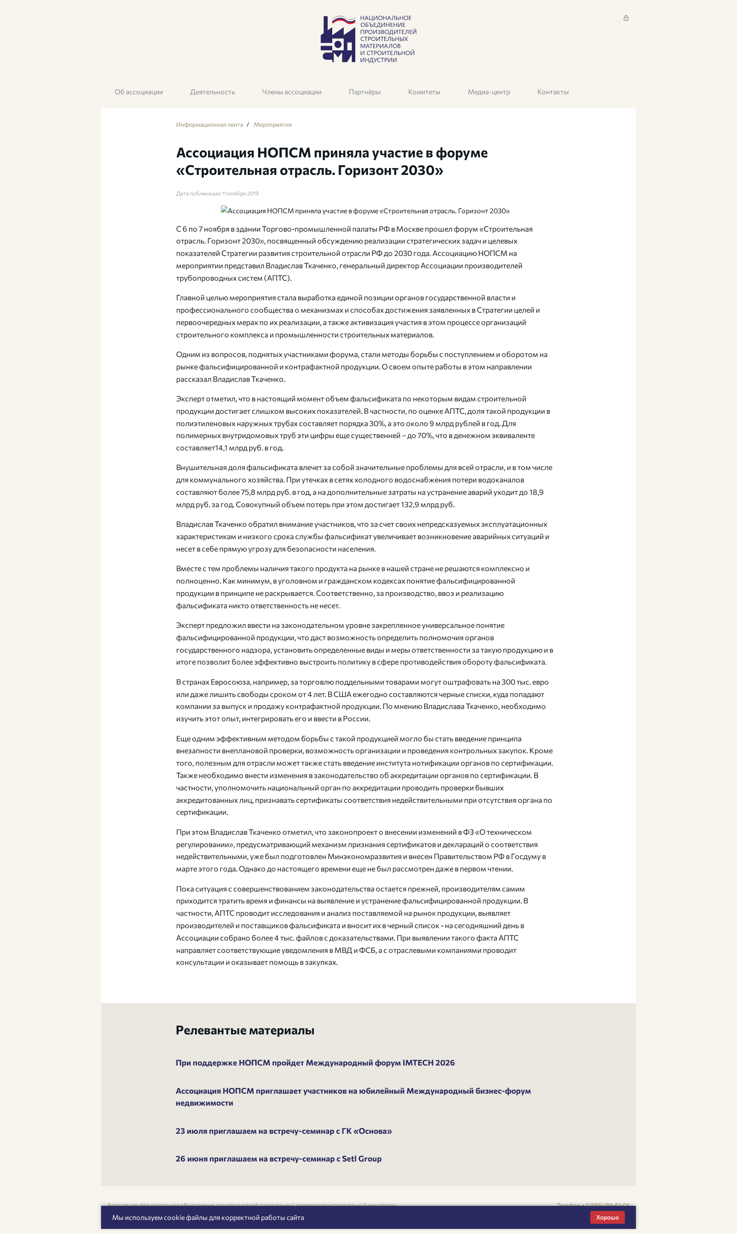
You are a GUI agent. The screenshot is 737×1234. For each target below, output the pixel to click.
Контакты (553, 91)
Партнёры (365, 91)
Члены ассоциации (292, 91)
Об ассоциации (139, 91)
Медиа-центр (489, 91)
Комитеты (424, 91)
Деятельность (212, 91)
